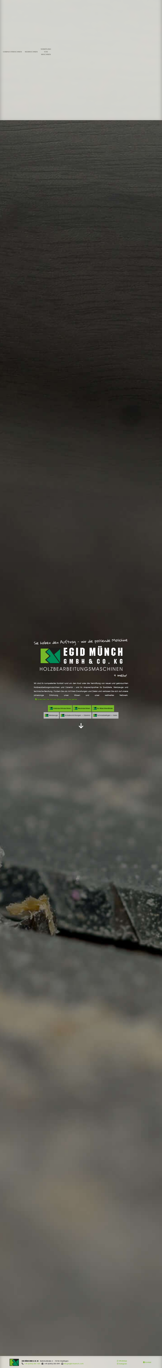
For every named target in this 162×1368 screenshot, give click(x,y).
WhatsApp (122, 1361)
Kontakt (148, 1362)
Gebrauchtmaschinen (12, 52)
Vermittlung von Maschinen (46, 51)
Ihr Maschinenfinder (105, 708)
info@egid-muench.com (74, 1364)
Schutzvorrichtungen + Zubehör (77, 715)
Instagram (122, 1364)
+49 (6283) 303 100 (32, 1364)
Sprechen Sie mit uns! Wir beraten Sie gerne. (57, 699)
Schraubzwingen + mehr (107, 715)
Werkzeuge (53, 715)
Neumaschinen (31, 52)
